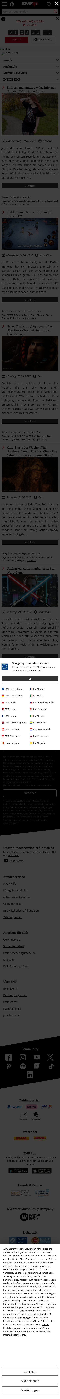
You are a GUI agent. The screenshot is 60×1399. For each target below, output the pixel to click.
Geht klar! (30, 1371)
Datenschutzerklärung (14, 1334)
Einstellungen (30, 1390)
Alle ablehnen (30, 1381)
